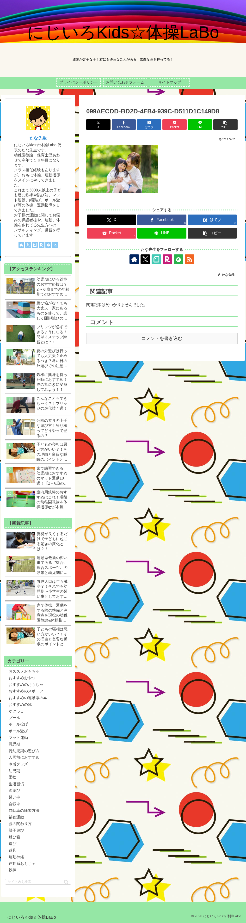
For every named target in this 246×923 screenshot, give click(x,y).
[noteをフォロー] (156, 259)
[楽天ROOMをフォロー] (167, 259)
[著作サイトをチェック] (134, 259)
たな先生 (38, 138)
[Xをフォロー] (145, 259)
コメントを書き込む (161, 338)
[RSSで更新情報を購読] (189, 259)
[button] (225, 124)
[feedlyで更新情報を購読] (178, 259)
